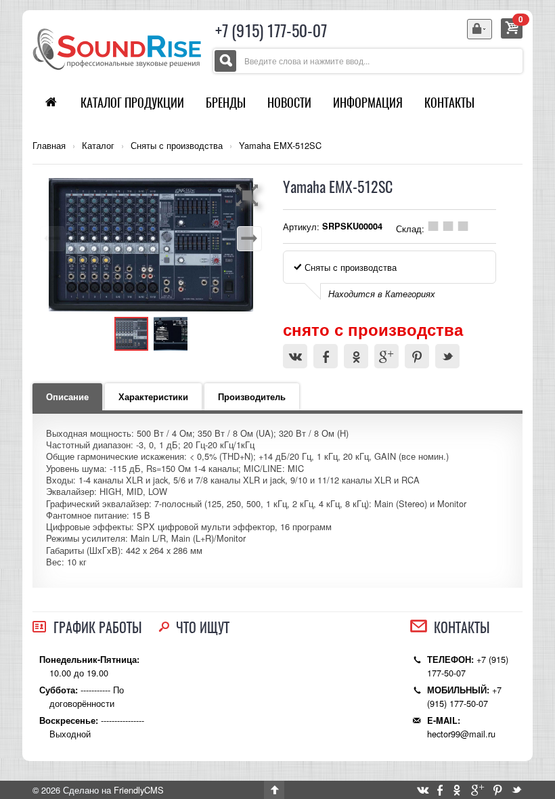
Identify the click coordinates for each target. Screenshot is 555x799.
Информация (368, 102)
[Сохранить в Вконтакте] (295, 356)
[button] (249, 195)
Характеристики (153, 397)
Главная (49, 145)
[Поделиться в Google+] (386, 356)
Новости (289, 102)
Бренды (226, 102)
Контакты (449, 102)
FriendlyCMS (139, 789)
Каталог (98, 145)
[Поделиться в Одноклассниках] (356, 356)
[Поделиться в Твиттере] (447, 356)
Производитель (252, 397)
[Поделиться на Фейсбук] (325, 356)
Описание (67, 397)
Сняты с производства (177, 145)
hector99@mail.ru (461, 733)
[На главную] (117, 47)
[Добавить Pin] (417, 356)
